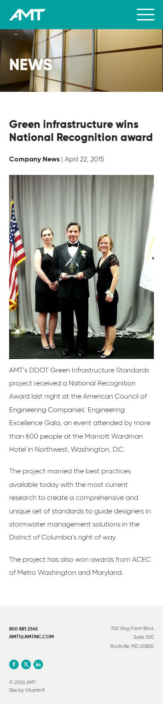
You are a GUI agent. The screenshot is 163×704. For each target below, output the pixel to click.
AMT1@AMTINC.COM (31, 636)
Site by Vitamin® (27, 690)
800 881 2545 (23, 629)
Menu (145, 14)
